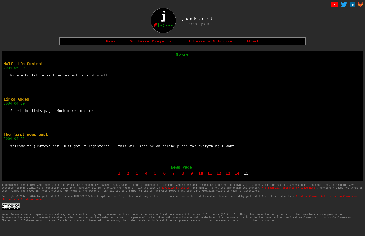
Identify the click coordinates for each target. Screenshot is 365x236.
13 (228, 173)
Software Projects (151, 41)
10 (200, 173)
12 (219, 173)
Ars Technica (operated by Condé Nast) (289, 187)
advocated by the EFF (176, 187)
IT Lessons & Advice (209, 41)
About (253, 41)
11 (209, 173)
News (111, 41)
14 (237, 173)
